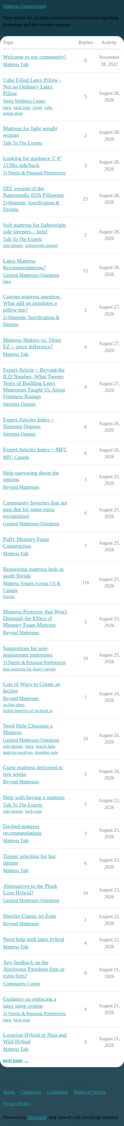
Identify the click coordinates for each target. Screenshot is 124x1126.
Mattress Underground (24, 6)
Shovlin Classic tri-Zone (29, 916)
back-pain (22, 107)
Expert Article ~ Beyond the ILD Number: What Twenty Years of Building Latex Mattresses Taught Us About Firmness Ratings (34, 383)
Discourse (36, 1117)
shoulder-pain (46, 752)
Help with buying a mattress (34, 797)
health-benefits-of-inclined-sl (27, 711)
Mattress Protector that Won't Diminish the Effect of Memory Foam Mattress (35, 618)
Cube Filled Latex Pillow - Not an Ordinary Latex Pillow (32, 86)
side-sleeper (13, 245)
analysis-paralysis (18, 752)
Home (9, 1092)
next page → (16, 1060)
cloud (37, 107)
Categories (31, 1092)
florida (8, 596)
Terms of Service (90, 1092)
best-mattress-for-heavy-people (29, 669)
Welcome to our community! (34, 57)
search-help (45, 746)
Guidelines (57, 1092)
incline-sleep (13, 704)
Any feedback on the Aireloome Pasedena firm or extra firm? (34, 969)
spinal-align (13, 113)
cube (48, 107)
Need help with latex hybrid (33, 939)
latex (7, 107)
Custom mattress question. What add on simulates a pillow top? (32, 303)
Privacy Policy (17, 1103)
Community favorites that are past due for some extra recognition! (35, 509)
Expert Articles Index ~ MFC (35, 449)
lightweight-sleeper (41, 245)
